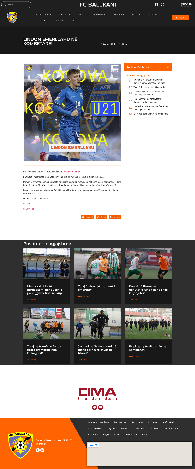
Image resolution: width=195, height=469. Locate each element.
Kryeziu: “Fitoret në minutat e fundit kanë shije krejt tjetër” (149, 93)
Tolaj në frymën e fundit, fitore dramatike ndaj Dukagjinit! (147, 100)
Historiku (140, 428)
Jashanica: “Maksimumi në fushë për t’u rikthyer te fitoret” (150, 108)
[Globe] (94, 407)
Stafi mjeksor (95, 428)
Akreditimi (131, 434)
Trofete (155, 428)
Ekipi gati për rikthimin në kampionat (150, 114)
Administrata (171, 428)
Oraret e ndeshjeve (98, 422)
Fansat (43, 21)
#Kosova (27, 203)
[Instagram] (42, 450)
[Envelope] (100, 407)
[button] (87, 217)
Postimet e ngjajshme (140, 75)
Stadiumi (93, 434)
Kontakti (60, 21)
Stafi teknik (168, 422)
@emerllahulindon (72, 172)
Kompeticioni (42, 15)
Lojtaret (152, 422)
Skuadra (63, 15)
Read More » (32, 300)
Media (135, 15)
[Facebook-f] (38, 450)
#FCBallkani (29, 209)
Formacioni (120, 422)
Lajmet (81, 15)
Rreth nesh (97, 15)
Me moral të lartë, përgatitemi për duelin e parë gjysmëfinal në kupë (149, 81)
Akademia (152, 15)
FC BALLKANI (97, 4)
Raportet (117, 15)
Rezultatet (137, 422)
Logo (106, 434)
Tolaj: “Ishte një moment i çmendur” (149, 87)
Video (117, 434)
